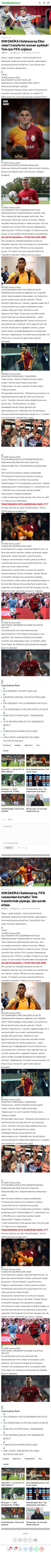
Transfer (6, 751)
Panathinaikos (30, 1459)
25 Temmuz (7, 745)
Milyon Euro (29, 745)
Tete (38, 745)
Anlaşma (18, 745)
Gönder (9, 848)
